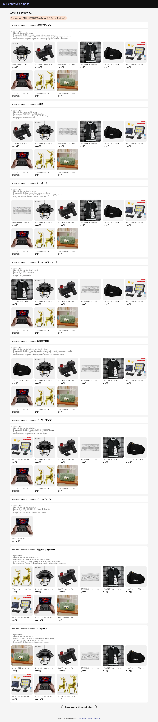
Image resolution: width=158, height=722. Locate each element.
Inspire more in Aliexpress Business (79, 707)
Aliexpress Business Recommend (89, 718)
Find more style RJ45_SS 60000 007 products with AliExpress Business (37, 18)
